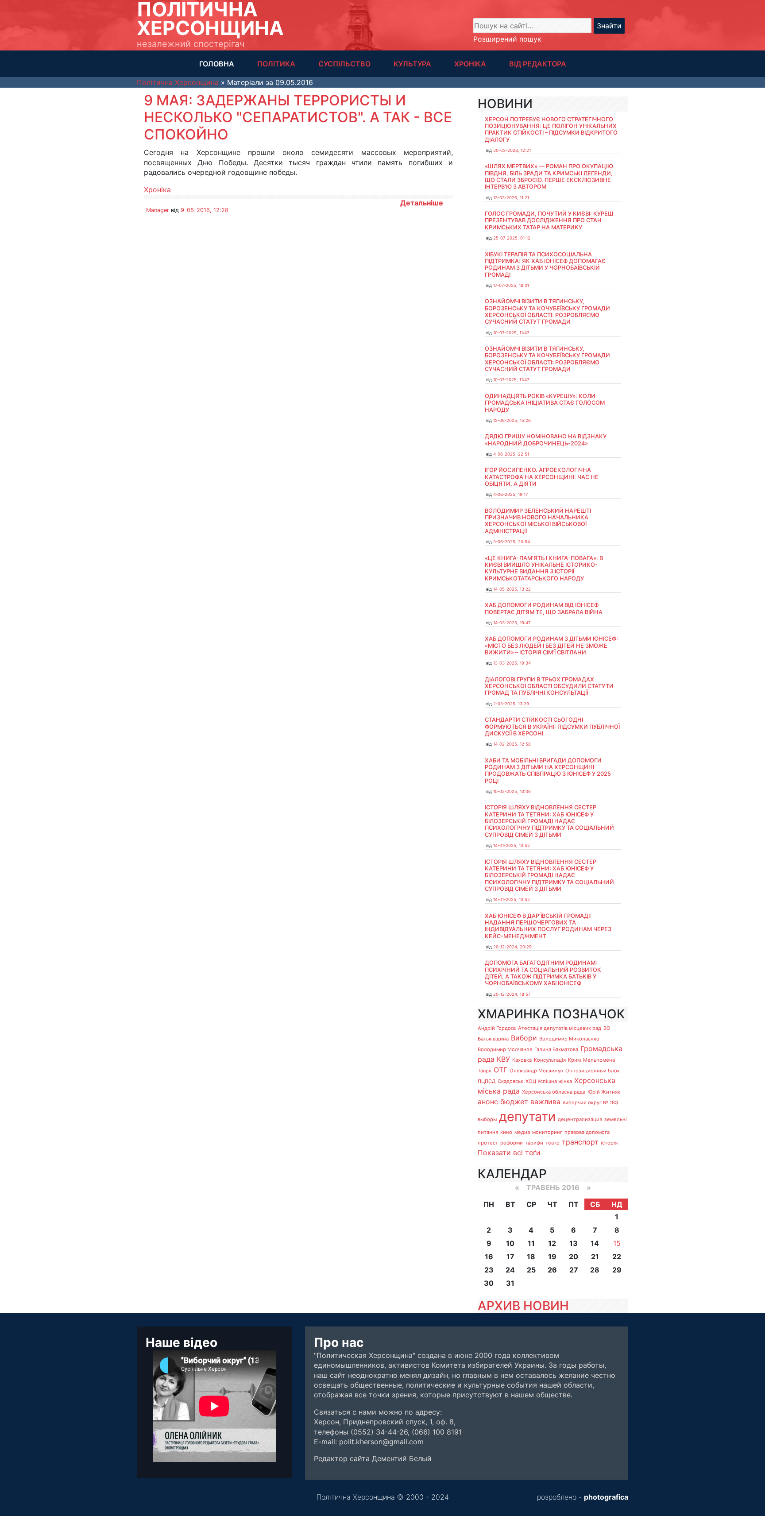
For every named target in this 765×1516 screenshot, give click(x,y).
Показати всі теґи (509, 1152)
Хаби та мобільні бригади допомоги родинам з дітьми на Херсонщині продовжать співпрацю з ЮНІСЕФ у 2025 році (548, 770)
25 (531, 1269)
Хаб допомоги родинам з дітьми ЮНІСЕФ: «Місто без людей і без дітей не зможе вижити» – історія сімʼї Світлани (551, 645)
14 (595, 1243)
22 (616, 1256)
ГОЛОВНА (216, 63)
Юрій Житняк (603, 1092)
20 (573, 1256)
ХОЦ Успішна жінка (548, 1081)
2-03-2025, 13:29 (511, 703)
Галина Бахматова (556, 1049)
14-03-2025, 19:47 (511, 622)
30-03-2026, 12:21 (512, 150)
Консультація (550, 1060)
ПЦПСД (486, 1081)
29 (617, 1269)
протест (488, 1143)
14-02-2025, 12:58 (512, 744)
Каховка (522, 1060)
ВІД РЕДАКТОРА (537, 63)
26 (552, 1269)
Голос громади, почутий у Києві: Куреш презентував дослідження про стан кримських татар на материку (549, 220)
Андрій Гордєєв (497, 1028)
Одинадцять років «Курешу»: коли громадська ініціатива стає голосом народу (545, 403)
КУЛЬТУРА (412, 63)
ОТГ (500, 1069)
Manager (157, 210)
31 (510, 1283)
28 (594, 1269)
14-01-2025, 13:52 (511, 845)
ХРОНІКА (470, 63)
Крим (574, 1060)
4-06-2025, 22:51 (511, 454)
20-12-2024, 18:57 (511, 994)
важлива (545, 1101)
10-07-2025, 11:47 (511, 332)
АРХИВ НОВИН (523, 1305)
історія (609, 1143)
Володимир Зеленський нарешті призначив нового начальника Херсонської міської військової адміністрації (538, 520)
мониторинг (547, 1132)
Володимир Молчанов (505, 1049)
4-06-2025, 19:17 (510, 494)
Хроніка (157, 189)
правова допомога (587, 1132)
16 (489, 1256)
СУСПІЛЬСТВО (344, 63)
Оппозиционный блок (592, 1070)
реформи (511, 1143)
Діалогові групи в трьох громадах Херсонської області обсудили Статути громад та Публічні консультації (549, 686)
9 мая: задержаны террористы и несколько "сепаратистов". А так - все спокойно (298, 117)
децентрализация (580, 1119)
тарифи (534, 1143)
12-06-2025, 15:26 (512, 420)
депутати (527, 1116)
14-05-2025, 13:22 (512, 589)
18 (531, 1256)
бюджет (514, 1101)
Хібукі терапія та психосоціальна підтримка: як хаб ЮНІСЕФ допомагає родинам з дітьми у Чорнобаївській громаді (545, 264)
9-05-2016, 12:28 (204, 210)
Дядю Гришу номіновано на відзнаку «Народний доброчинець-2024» (546, 439)
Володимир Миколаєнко (569, 1039)
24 (510, 1269)
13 (573, 1243)
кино (506, 1132)
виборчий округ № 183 (590, 1102)
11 (531, 1243)
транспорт (580, 1141)
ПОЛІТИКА (276, 63)
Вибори (524, 1037)
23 (489, 1269)
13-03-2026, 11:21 (511, 197)
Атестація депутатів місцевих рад (559, 1028)
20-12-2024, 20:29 (512, 946)
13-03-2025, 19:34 (512, 663)
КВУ (503, 1059)
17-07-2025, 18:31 (511, 285)
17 (510, 1256)
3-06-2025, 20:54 (511, 541)
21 (595, 1256)
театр (552, 1143)
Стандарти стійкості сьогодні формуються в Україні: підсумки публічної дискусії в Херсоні (552, 726)
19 (552, 1256)
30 (489, 1283)
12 (552, 1243)
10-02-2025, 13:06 (512, 791)
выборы (487, 1119)
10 (510, 1243)
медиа (522, 1132)
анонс (488, 1101)
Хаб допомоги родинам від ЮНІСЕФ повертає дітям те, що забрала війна (544, 608)
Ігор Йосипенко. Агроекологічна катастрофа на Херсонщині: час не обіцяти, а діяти (542, 477)
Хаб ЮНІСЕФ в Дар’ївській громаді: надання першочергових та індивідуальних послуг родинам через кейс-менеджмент (548, 926)
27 (573, 1269)
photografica (606, 1497)
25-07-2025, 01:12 (511, 238)
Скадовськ (510, 1081)
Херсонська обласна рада (553, 1092)
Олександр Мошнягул (536, 1070)
